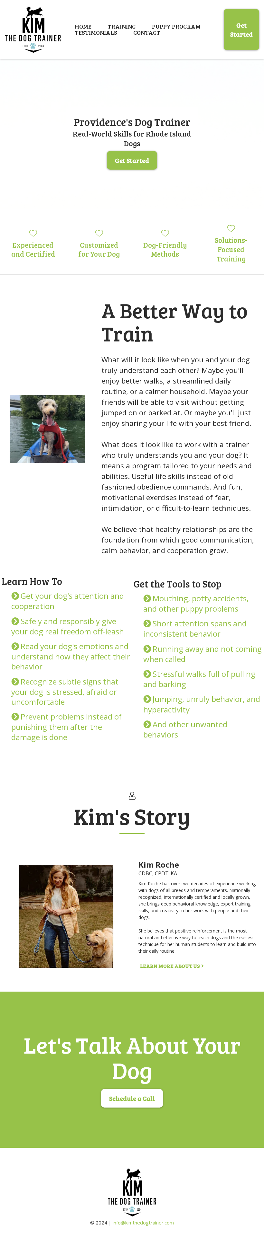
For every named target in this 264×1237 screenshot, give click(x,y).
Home (83, 26)
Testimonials (96, 33)
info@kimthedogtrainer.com (143, 1222)
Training (122, 26)
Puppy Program (176, 26)
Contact (146, 33)
